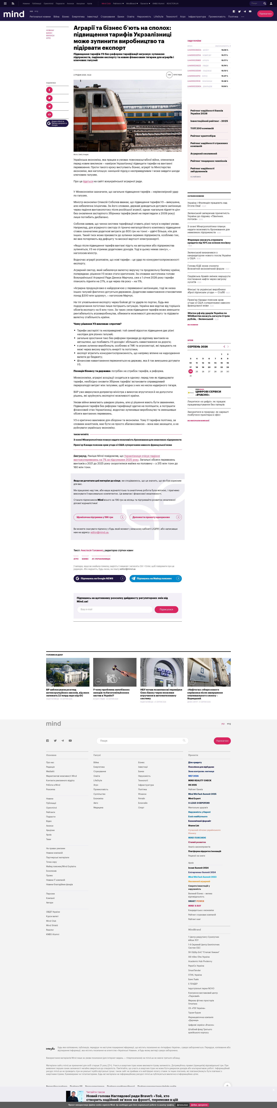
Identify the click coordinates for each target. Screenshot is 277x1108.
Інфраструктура (197, 17)
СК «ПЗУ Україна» (196, 1008)
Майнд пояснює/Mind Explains (61, 866)
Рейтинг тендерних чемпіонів (208, 161)
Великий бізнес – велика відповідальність (200, 895)
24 (190, 371)
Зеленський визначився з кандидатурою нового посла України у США (209, 255)
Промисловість (217, 17)
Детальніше (182, 1105)
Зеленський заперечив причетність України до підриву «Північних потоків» (208, 216)
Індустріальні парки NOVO (201, 988)
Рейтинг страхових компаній (202, 915)
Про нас (50, 762)
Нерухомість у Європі (199, 812)
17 (191, 367)
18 (197, 367)
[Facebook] (234, 11)
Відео (49, 821)
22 (221, 367)
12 (203, 363)
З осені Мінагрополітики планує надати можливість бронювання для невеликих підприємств (127, 440)
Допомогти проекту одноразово (151, 517)
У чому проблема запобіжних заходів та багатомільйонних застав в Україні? (111, 692)
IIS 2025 (192, 785)
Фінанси (50, 35)
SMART (196, 901)
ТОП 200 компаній (202, 128)
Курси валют (52, 916)
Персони (50, 894)
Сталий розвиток (197, 842)
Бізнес (65, 17)
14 (215, 363)
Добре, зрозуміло (199, 1105)
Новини (26, 3)
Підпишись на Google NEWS (97, 578)
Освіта (130, 17)
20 (209, 367)
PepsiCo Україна (196, 966)
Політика (233, 17)
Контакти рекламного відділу (60, 780)
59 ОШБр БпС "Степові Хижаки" (203, 952)
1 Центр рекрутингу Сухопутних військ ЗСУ (203, 938)
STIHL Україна (195, 975)
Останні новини (196, 196)
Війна (56, 17)
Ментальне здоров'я (198, 808)
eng (36, 11)
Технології (171, 17)
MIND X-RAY (194, 906)
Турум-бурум (194, 1013)
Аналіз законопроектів (199, 847)
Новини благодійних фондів (59, 884)
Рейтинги (50, 812)
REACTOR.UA (172, 3)
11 (197, 363)
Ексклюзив (51, 871)
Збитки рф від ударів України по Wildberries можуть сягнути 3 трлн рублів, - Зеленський (209, 316)
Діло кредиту (195, 762)
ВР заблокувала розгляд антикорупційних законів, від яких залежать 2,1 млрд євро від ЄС (67, 692)
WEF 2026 (193, 776)
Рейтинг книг (194, 919)
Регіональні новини (40, 17)
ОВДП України (194, 41)
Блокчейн (142, 803)
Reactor (50, 930)
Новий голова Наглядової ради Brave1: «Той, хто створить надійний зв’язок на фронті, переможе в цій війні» (132, 1099)
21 (215, 367)
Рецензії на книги (196, 856)
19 (203, 367)
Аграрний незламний (203, 153)
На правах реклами (55, 848)
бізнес (85, 559)
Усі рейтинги (195, 177)
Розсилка (50, 789)
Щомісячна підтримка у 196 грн (95, 517)
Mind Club (106, 3)
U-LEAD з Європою (199, 803)
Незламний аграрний (199, 881)
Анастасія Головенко (92, 550)
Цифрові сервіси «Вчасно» (201, 1025)
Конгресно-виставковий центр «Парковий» (203, 994)
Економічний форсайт (199, 821)
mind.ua (150, 1058)
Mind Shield (52, 925)
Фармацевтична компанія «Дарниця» (200, 1018)
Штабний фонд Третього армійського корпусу (200, 1031)
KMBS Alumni (158, 3)
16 (228, 363)
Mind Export (194, 799)
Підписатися (265, 14)
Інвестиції (92, 17)
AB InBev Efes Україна (199, 957)
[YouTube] (250, 11)
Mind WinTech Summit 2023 (202, 877)
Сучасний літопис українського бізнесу (204, 831)
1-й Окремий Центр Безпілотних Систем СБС (203, 946)
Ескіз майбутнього (197, 817)
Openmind (48, 3)
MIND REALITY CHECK (199, 780)
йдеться (88, 181)
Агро (183, 17)
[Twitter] (239, 11)
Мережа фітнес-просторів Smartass (201, 1002)
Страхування (108, 17)
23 (228, 367)
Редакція (50, 767)
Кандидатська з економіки (201, 910)
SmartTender (194, 970)
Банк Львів (193, 979)
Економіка (98, 799)
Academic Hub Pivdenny (200, 961)
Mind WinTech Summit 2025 (202, 794)
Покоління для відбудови (201, 767)
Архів (89, 3)
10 (190, 363)
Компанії (50, 898)
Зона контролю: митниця (201, 771)
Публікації (36, 3)
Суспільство (99, 794)
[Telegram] (244, 11)
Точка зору (51, 862)
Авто (95, 803)
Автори (49, 903)
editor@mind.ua (99, 532)
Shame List (193, 826)
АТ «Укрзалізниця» (101, 559)
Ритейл (141, 799)
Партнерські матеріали (57, 858)
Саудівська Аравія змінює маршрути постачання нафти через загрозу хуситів (209, 279)
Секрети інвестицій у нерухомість (199, 887)
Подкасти (60, 3)
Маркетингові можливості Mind (61, 776)
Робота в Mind (53, 785)
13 (209, 363)
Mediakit (50, 771)
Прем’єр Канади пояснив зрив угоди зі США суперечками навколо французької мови (123, 445)
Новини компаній (54, 853)
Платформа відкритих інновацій (204, 851)
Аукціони (80, 3)
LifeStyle (158, 17)
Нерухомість (144, 17)
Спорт (141, 808)
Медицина (98, 808)
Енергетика (78, 17)
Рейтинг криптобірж (203, 136)
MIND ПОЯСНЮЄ (197, 838)
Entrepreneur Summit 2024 (202, 872)
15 (222, 363)
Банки (121, 17)
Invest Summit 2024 (198, 868)
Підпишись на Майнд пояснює (154, 578)
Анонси (70, 3)
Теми (48, 839)
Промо (49, 876)
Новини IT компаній (55, 880)
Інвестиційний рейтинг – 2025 (209, 121)
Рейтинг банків (195, 789)
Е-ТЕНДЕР (193, 984)
